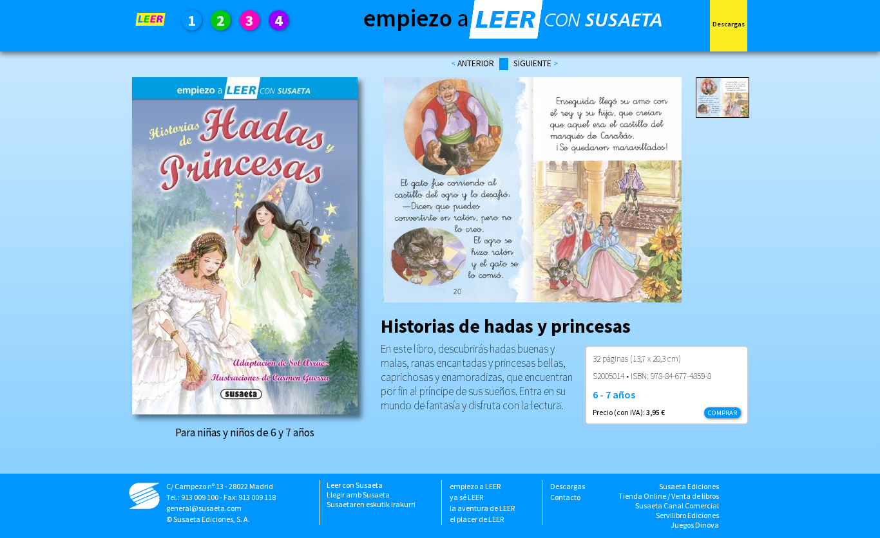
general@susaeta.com (204, 508)
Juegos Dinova (695, 525)
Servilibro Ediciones (687, 515)
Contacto (565, 497)
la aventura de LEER (482, 508)
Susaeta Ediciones (689, 486)
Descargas (567, 486)
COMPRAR (722, 413)
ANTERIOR (475, 63)
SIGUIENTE (533, 63)
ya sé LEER (466, 497)
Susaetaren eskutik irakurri (371, 504)
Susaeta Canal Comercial (677, 505)
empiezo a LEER (475, 486)
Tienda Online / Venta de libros (668, 496)
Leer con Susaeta (355, 485)
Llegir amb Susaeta (358, 494)
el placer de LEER (477, 519)
